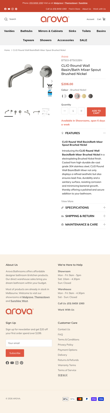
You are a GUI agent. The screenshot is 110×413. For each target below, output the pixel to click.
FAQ (60, 334)
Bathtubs (26, 31)
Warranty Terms (67, 365)
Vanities (9, 31)
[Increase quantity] (81, 110)
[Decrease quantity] (64, 110)
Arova (64, 56)
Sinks (72, 31)
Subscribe (14, 353)
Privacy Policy (65, 344)
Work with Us (99, 9)
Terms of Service (67, 370)
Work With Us (66, 309)
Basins (101, 31)
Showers (46, 40)
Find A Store (74, 9)
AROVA (16, 398)
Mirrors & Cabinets (50, 31)
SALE (83, 40)
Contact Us (64, 329)
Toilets (86, 31)
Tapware (28, 40)
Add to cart (96, 111)
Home (7, 50)
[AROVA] (55, 19)
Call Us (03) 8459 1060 (56, 9)
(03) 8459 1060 (36, 3)
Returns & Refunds (68, 359)
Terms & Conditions (68, 339)
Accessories (65, 40)
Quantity (66, 104)
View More (67, 201)
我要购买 (63, 375)
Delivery (62, 354)
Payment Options (67, 349)
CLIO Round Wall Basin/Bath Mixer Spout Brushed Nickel (39, 50)
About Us (86, 9)
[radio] (64, 96)
